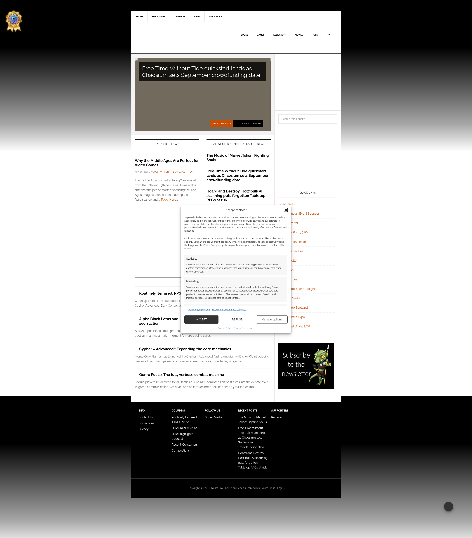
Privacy (143, 429)
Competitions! (181, 450)
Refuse (237, 319)
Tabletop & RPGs (221, 123)
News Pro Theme (221, 488)
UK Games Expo (294, 317)
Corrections (146, 423)
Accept (201, 319)
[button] (286, 210)
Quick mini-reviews (184, 428)
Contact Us (146, 417)
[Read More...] (169, 199)
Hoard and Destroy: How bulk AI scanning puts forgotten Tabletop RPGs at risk (236, 195)
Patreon (276, 417)
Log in (280, 488)
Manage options (272, 319)
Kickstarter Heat (293, 251)
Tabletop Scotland (295, 307)
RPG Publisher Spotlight (299, 289)
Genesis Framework (248, 488)
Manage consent (448, 506)
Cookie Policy (225, 328)
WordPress (268, 488)
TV (236, 123)
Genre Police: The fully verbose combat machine (181, 374)
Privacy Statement (243, 328)
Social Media (291, 298)
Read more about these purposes (229, 309)
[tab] (221, 123)
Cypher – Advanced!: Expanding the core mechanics (185, 349)
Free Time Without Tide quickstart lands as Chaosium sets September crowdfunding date (201, 71)
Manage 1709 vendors (199, 309)
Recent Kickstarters (185, 444)
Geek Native (162, 37)
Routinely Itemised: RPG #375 (165, 293)
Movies (257, 123)
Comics (245, 123)
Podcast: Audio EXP (296, 326)
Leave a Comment (183, 172)
